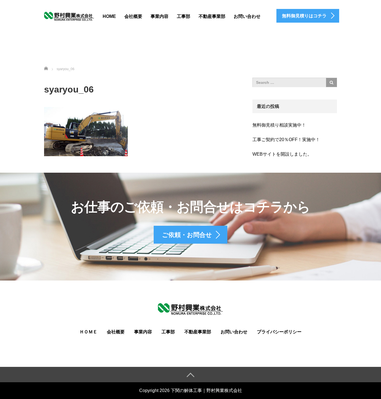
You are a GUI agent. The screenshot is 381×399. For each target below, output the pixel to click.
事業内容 (159, 16)
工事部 (183, 16)
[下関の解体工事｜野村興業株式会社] (69, 15)
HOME (109, 16)
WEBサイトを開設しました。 (282, 154)
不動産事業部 (212, 16)
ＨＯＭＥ (88, 331)
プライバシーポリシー (279, 331)
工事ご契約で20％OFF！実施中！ (286, 139)
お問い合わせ (247, 16)
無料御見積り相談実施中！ (279, 125)
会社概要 (133, 16)
